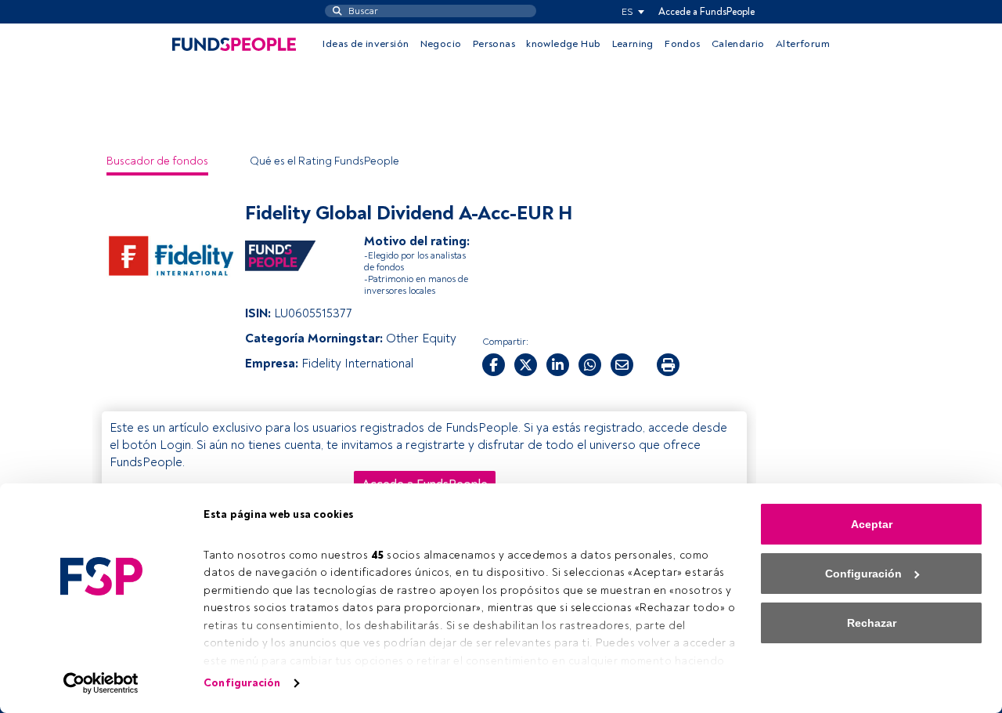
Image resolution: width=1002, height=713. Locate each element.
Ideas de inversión (366, 44)
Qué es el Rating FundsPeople (324, 161)
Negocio (441, 44)
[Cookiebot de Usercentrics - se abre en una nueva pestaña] (101, 683)
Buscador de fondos (157, 161)
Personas (494, 44)
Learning (633, 44)
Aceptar (871, 524)
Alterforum (803, 44)
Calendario (738, 44)
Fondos (682, 44)
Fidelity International (357, 363)
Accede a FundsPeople (706, 11)
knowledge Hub (563, 44)
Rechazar (871, 623)
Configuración (242, 682)
